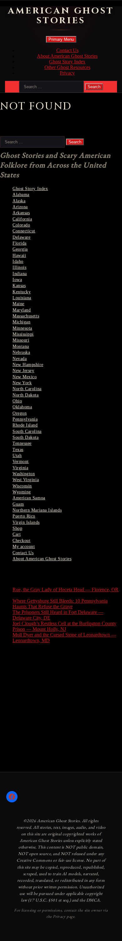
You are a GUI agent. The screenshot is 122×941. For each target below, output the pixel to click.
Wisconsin (22, 486)
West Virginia (26, 479)
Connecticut (24, 231)
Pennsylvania (25, 419)
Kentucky (22, 292)
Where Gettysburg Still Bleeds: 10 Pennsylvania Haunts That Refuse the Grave (60, 603)
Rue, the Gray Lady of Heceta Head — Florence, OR (66, 589)
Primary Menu (61, 39)
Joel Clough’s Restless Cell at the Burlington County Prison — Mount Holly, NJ (64, 626)
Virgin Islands (26, 522)
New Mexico (25, 377)
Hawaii (19, 255)
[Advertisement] (61, 709)
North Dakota (26, 395)
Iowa (17, 279)
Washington (24, 473)
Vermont (21, 461)
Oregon (20, 413)
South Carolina (27, 431)
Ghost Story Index (67, 61)
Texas (18, 449)
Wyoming (22, 492)
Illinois (19, 267)
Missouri (21, 340)
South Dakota (26, 437)
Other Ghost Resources (67, 67)
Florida (20, 243)
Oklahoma (22, 407)
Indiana (20, 273)
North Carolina (27, 388)
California (22, 219)
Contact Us (67, 50)
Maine (18, 303)
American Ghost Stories (61, 15)
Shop (17, 528)
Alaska (19, 201)
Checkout (21, 540)
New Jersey (23, 370)
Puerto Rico (24, 516)
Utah (17, 455)
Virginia (20, 467)
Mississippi (23, 334)
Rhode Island (25, 425)
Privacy (67, 73)
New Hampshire (28, 364)
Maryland (22, 310)
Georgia (20, 249)
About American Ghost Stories (67, 56)
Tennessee (22, 443)
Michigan (21, 322)
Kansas (19, 285)
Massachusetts (26, 316)
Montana (21, 346)
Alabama (21, 194)
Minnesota (22, 328)
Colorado (21, 225)
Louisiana (22, 297)
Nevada (20, 358)
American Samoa (29, 498)
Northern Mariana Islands (37, 510)
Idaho (18, 261)
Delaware (21, 237)
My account (24, 546)
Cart (17, 534)
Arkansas (21, 212)
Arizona (20, 207)
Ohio (17, 401)
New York (22, 382)
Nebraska (21, 352)
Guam (18, 504)
